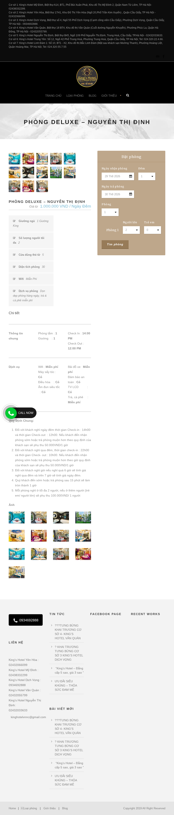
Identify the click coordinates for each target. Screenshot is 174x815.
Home (12, 808)
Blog (92, 95)
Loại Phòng (75, 95)
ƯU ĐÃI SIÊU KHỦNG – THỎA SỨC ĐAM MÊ (66, 685)
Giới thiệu (109, 95)
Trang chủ (53, 95)
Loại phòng (29, 808)
